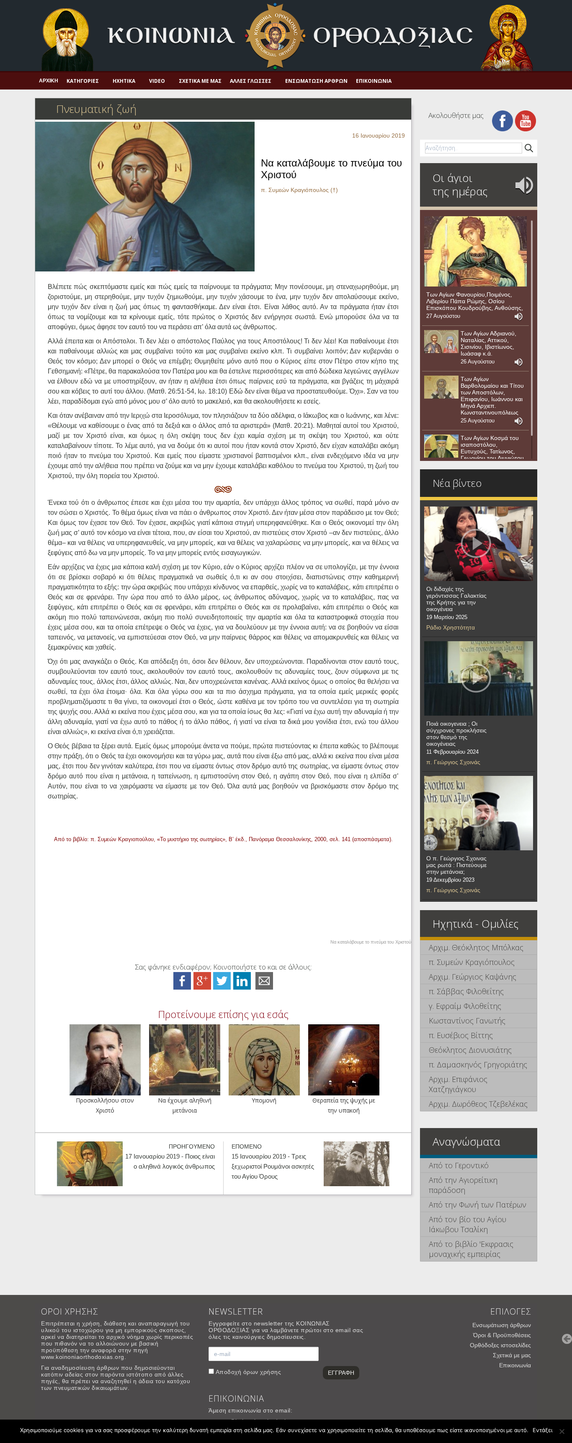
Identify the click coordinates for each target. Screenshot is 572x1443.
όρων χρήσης (262, 1372)
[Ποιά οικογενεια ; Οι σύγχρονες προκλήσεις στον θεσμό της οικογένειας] (478, 678)
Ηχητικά (124, 80)
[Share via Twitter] (222, 980)
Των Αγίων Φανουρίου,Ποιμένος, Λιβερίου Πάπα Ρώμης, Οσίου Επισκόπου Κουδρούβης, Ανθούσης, (474, 301)
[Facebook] (502, 120)
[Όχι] (561, 1431)
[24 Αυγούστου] (441, 446)
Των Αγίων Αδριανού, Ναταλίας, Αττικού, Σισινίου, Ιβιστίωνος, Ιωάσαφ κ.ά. (488, 343)
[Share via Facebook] (182, 980)
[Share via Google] (202, 980)
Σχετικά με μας (200, 80)
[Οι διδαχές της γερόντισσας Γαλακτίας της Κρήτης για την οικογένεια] (478, 544)
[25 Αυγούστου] (441, 387)
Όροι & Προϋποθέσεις (502, 1335)
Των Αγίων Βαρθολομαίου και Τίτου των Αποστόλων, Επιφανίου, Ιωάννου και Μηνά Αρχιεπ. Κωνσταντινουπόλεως (492, 396)
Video (157, 80)
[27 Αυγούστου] (475, 251)
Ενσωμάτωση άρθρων (316, 80)
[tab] (478, 947)
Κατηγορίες (83, 80)
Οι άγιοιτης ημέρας (460, 184)
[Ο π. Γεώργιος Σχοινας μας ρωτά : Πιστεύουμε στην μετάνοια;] (478, 813)
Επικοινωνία (374, 80)
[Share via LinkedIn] (242, 980)
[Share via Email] (264, 980)
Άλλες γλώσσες (250, 80)
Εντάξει (542, 1430)
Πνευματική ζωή (96, 108)
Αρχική (48, 81)
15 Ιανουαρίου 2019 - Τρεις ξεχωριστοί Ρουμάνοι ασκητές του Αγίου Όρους (273, 1166)
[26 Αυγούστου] (441, 341)
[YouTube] (525, 120)
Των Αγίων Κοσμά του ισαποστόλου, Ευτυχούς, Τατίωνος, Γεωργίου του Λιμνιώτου (492, 448)
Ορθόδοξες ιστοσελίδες (500, 1345)
